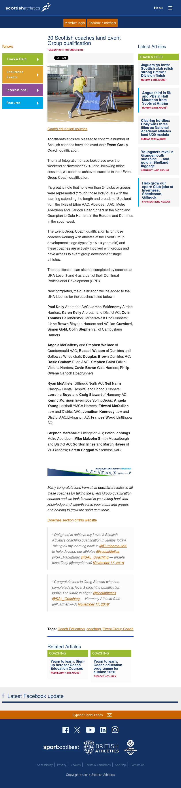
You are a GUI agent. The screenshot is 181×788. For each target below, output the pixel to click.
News (7, 46)
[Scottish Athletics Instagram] (115, 729)
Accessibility (45, 765)
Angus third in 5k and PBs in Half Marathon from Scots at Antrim (156, 98)
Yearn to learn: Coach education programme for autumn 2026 (108, 666)
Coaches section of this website (72, 520)
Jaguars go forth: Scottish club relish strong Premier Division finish (157, 70)
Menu (168, 8)
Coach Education (71, 628)
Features (13, 103)
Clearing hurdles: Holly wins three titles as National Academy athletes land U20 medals (156, 127)
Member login (75, 23)
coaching (94, 628)
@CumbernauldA (113, 545)
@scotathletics (107, 551)
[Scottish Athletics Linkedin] (103, 729)
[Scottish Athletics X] (78, 729)
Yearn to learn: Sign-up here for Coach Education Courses (68, 665)
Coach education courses (67, 128)
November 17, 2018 (108, 562)
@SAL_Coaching (95, 557)
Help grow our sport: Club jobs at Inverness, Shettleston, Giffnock (157, 190)
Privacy (61, 765)
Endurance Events (15, 74)
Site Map (120, 765)
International (17, 90)
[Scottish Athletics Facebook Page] (66, 729)
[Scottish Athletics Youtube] (91, 729)
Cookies (76, 765)
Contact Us (137, 765)
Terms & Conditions (98, 765)
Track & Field (16, 59)
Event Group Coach (118, 628)
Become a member (102, 23)
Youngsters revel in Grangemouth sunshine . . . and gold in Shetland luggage (157, 158)
